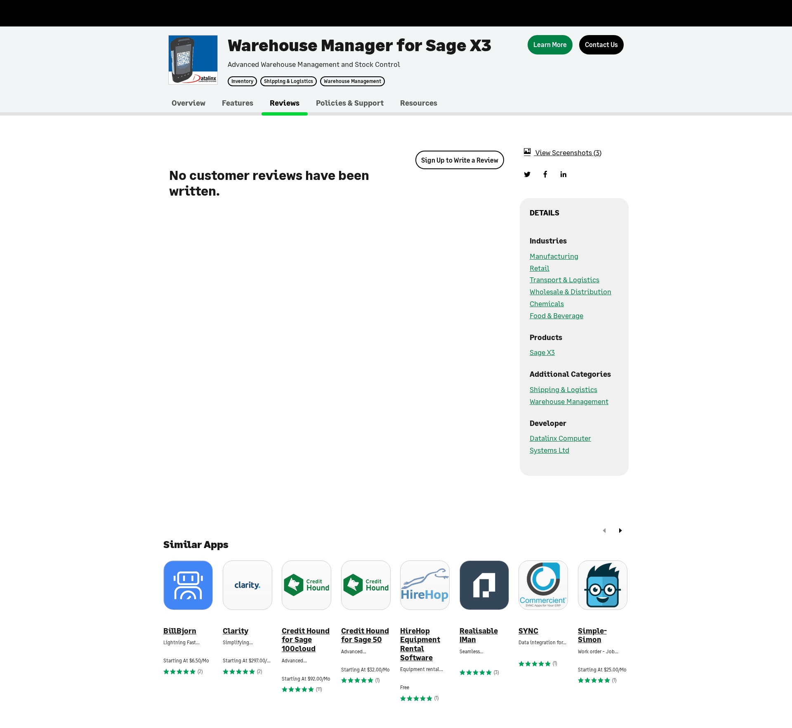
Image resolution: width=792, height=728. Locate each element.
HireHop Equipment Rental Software (420, 644)
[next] (620, 531)
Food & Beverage (556, 315)
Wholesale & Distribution (570, 291)
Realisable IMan (479, 635)
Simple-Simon (592, 635)
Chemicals (547, 303)
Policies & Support (350, 102)
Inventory (242, 81)
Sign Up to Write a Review (459, 160)
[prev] (604, 531)
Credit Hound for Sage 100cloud (306, 639)
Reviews (284, 102)
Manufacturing (554, 255)
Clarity (235, 630)
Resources (418, 102)
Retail (539, 267)
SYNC (528, 630)
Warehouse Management (352, 81)
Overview (188, 102)
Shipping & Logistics (288, 81)
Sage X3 (542, 352)
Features (237, 102)
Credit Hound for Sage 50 (365, 635)
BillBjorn (179, 630)
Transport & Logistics (564, 279)
